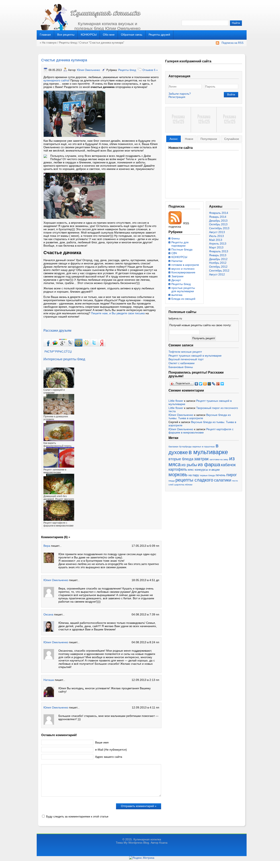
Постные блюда (181, 249)
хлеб (170, 484)
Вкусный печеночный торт (186, 359)
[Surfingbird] (222, 383)
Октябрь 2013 (218, 224)
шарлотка (179, 484)
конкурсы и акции (207, 469)
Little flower (175, 400)
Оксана (48, 614)
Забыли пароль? (179, 93)
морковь (178, 474)
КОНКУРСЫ (89, 34)
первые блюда (207, 475)
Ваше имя (102, 742)
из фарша (209, 464)
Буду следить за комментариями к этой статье (77, 816)
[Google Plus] (218, 383)
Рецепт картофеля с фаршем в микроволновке (200, 431)
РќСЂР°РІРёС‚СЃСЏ (58, 351)
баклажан (173, 446)
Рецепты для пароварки (180, 244)
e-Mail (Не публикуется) (111, 749)
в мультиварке (208, 452)
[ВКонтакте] (196, 383)
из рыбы (189, 464)
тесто (235, 480)
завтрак (201, 459)
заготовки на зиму (218, 459)
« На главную (48, 42)
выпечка (176, 294)
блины (175, 238)
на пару (193, 475)
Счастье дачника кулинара (64, 60)
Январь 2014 (217, 216)
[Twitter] (201, 383)
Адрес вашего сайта (108, 756)
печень (220, 475)
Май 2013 (215, 239)
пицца (171, 480)
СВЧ (174, 253)
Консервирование (183, 272)
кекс (191, 469)
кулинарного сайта (56, 80)
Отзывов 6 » (150, 70)
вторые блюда (180, 459)
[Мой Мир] (209, 383)
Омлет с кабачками (181, 363)
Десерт (176, 280)
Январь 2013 (217, 255)
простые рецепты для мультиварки (183, 289)
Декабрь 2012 (218, 259)
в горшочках (208, 446)
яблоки (188, 484)
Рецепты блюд (68, 42)
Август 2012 (217, 274)
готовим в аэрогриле (185, 264)
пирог (231, 475)
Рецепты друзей (159, 34)
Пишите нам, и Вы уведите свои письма (118, 313)
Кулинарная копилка (147, 839)
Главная (45, 34)
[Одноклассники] (205, 383)
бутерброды (185, 446)
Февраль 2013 (218, 251)
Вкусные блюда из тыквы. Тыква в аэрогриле (199, 416)
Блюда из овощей (183, 298)
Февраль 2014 (218, 212)
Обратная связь (131, 34)
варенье (196, 446)
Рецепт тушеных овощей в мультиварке (195, 355)
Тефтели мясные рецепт (185, 351)
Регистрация (176, 97)
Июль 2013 (216, 236)
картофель (177, 469)
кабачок (228, 464)
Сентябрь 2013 (219, 228)
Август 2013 (217, 232)
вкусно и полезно (183, 268)
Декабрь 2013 (218, 220)
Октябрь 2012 (218, 266)
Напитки (176, 261)
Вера (46, 545)
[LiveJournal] (214, 383)
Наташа (48, 679)
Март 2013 (216, 247)
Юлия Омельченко (88, 70)
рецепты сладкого (194, 480)
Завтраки (177, 276)
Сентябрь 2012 (219, 270)
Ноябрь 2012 (218, 262)
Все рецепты (65, 34)
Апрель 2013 (217, 243)
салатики (222, 480)
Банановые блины (180, 367)
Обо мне (109, 34)
